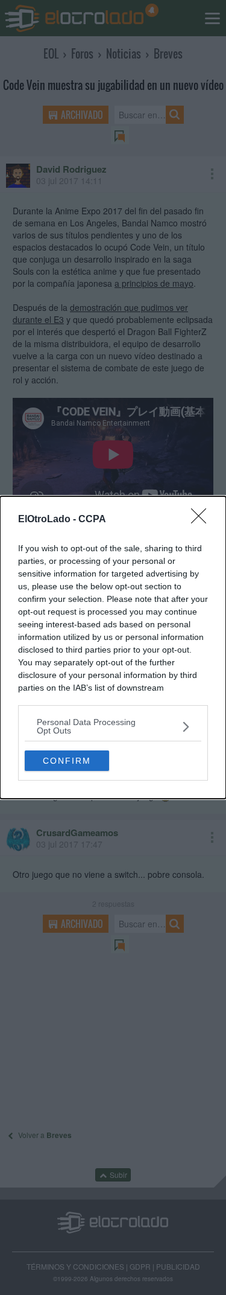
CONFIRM (67, 761)
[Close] (202, 519)
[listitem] (113, 726)
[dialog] (113, 647)
